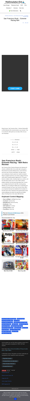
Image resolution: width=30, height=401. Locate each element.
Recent (8, 370)
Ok (15, 398)
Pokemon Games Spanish (16, 326)
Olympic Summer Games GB (7, 375)
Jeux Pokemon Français (7, 322)
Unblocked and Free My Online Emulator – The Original (15, 3)
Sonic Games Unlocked (15, 329)
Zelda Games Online (6, 333)
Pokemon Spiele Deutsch (7, 327)
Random (13, 370)
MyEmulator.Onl (9, 15)
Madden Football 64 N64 (8, 243)
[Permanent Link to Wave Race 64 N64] (8, 265)
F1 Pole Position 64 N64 (8, 256)
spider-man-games (6, 331)
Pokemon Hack (15, 5)
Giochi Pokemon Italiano (7, 320)
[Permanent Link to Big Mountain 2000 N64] (8, 224)
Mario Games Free (23, 324)
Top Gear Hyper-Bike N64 (22, 230)
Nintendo (8, 8)
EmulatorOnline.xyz (7, 366)
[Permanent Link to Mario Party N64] (21, 265)
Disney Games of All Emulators (9, 318)
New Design (6, 5)
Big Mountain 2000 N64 (8, 230)
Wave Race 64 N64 (8, 270)
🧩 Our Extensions (13, 10)
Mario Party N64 (22, 270)
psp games (25, 327)
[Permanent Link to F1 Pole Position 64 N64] (8, 250)
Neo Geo (21, 8)
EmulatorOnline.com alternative (10, 361)
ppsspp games (17, 327)
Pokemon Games (6, 326)
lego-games (15, 324)
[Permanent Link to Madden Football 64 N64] (8, 237)
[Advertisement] (15, 39)
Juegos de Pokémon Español (20, 322)
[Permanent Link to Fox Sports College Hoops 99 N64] (21, 250)
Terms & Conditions (15, 348)
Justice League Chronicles (7, 381)
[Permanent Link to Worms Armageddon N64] (21, 237)
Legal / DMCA (8, 350)
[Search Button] (20, 10)
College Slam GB (5, 378)
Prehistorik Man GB (5, 372)
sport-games (15, 331)
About (9, 348)
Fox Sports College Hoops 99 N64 (21, 257)
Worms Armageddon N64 (22, 243)
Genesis (16, 8)
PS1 (25, 5)
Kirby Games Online (6, 324)
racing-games (5, 329)
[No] (28, 396)
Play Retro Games (7, 358)
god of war (16, 320)
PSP (22, 5)
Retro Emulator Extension (9, 363)
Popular (4, 370)
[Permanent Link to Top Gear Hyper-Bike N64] (21, 224)
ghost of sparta (20, 318)
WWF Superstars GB (6, 384)
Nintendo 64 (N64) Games (14, 213)
